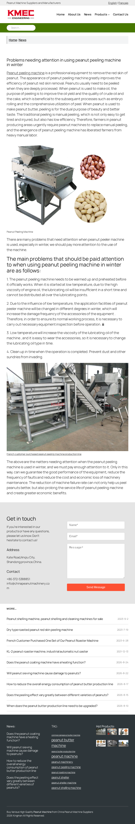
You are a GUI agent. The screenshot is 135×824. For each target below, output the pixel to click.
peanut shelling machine (66, 788)
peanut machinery (62, 762)
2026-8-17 (122, 684)
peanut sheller (60, 777)
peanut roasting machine (63, 772)
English (112, 3)
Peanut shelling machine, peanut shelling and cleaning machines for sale (55, 618)
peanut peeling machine (66, 767)
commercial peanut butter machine (66, 735)
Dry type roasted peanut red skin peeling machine (40, 629)
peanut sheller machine (64, 782)
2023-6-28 (122, 640)
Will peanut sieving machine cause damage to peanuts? (44, 673)
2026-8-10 (122, 705)
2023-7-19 (122, 629)
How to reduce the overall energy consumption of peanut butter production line (60, 684)
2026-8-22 (122, 673)
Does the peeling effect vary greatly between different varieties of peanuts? (57, 695)
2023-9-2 (123, 618)
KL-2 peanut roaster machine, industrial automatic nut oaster (47, 651)
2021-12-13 (122, 651)
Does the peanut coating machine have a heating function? (46, 662)
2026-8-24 (122, 662)
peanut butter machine (63, 742)
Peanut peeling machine (25, 72)
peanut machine (65, 756)
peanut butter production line (63, 751)
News (22, 40)
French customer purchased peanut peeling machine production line (44, 454)
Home (13, 40)
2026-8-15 (122, 695)
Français (123, 3)
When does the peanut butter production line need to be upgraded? (52, 705)
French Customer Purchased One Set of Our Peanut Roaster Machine (52, 640)
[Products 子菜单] (109, 14)
